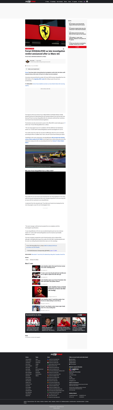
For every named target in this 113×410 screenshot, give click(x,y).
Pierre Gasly (28, 367)
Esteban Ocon (28, 382)
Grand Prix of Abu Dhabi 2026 (54, 397)
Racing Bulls (38, 372)
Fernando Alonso (29, 384)
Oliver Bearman (28, 380)
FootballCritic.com (82, 395)
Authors (25, 401)
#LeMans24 (50, 245)
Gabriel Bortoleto (29, 390)
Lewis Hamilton (28, 359)
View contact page (72, 390)
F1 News (47, 1)
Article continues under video (45, 88)
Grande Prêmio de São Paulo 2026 (55, 392)
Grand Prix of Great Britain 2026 (55, 374)
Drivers (65, 1)
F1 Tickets (80, 1)
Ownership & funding (80, 401)
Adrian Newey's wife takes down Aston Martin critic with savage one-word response (77, 33)
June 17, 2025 (53, 250)
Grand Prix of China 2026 (53, 360)
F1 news (77, 47)
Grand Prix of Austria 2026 (54, 372)
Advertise (42, 401)
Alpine (37, 359)
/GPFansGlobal (73, 364)
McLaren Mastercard (39, 369)
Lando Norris (28, 362)
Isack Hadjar (28, 369)
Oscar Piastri (28, 364)
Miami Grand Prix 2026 (53, 365)
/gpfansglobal (72, 359)
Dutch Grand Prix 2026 (53, 379)
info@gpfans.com (72, 380)
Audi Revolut (38, 362)
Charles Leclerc (28, 360)
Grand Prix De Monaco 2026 (54, 369)
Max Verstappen (29, 372)
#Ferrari (55, 245)
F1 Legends (74, 1)
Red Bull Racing (38, 374)
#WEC (45, 245)
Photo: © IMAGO (28, 45)
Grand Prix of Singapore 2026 (54, 387)
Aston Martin (38, 360)
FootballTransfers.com (73, 395)
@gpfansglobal (73, 360)
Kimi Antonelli (28, 377)
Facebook (46, 401)
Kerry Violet (32, 60)
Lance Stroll (28, 385)
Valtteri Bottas (28, 393)
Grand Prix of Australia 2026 (54, 359)
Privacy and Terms (30, 401)
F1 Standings (53, 1)
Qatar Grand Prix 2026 (53, 395)
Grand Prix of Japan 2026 (53, 362)
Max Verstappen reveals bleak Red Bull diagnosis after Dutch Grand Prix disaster (77, 24)
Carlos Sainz (28, 375)
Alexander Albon (29, 374)
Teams (69, 1)
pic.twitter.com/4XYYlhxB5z (32, 247)
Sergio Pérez (28, 395)
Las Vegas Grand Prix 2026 (54, 393)
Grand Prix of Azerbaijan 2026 (54, 384)
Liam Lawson (28, 370)
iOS (60, 401)
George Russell (28, 379)
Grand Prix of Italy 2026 (53, 380)
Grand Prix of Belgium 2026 (54, 375)
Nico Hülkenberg (29, 392)
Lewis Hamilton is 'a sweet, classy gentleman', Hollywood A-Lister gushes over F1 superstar (77, 38)
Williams (37, 375)
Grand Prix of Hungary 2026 (54, 377)
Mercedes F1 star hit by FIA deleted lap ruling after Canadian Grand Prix (48, 254)
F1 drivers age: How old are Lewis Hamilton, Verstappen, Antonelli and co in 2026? (77, 44)
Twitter (49, 401)
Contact (38, 401)
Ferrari (26, 72)
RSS (35, 401)
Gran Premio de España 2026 (54, 382)
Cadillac (37, 364)
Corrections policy (72, 401)
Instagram (53, 401)
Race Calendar (60, 1)
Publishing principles (65, 401)
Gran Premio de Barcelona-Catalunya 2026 (57, 370)
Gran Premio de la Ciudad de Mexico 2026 (56, 390)
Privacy (25, 402)
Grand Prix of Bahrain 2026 (54, 385)
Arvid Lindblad (28, 387)
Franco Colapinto (29, 365)
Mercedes (37, 370)
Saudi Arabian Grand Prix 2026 (54, 364)
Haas (37, 367)
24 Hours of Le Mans (30, 48)
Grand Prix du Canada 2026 (54, 367)
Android (57, 401)
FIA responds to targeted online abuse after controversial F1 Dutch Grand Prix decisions (77, 29)
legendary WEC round (39, 79)
